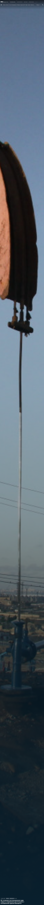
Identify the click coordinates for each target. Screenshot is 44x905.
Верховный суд (12, 898)
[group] (20, 2)
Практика (7, 898)
